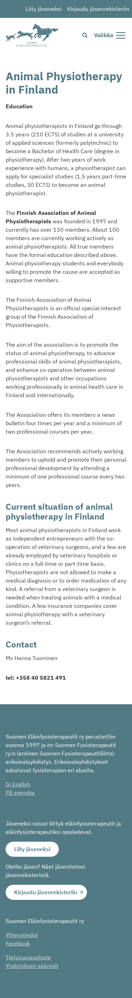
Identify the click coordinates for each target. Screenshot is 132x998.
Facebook (18, 943)
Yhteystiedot (22, 934)
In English (18, 784)
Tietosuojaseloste (28, 957)
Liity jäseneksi (44, 8)
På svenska (20, 792)
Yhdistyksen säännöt (32, 965)
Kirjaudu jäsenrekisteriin (98, 8)
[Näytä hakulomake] (84, 35)
